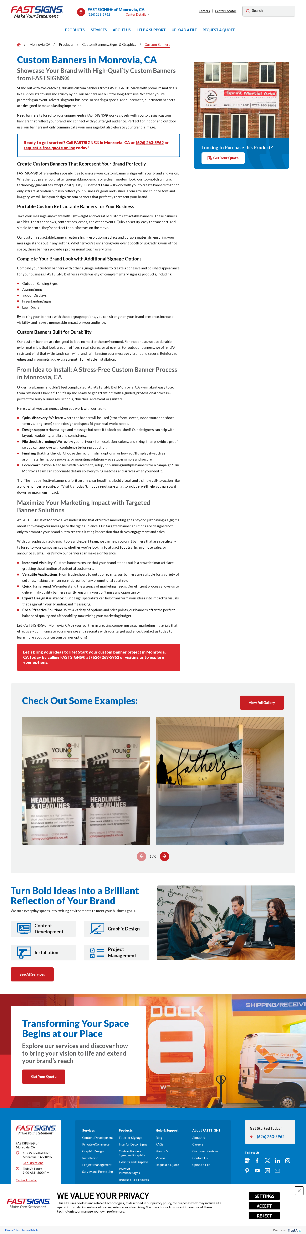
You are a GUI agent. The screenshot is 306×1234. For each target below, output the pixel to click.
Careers (204, 11)
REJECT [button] (264, 1216)
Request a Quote (167, 1165)
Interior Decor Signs (133, 1144)
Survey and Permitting (97, 1171)
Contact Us (200, 1158)
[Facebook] (257, 1160)
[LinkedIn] (277, 1160)
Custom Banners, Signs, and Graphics (132, 1153)
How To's (162, 1151)
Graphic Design (93, 1151)
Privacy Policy (12, 1230)
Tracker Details (30, 1230)
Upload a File (201, 1165)
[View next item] (164, 856)
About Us (198, 1137)
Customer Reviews (205, 1151)
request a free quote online (49, 147)
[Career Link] (267, 1170)
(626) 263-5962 (99, 14)
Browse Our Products (134, 1180)
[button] (299, 1191)
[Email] (277, 1170)
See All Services (32, 974)
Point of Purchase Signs (129, 1171)
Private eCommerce (95, 1144)
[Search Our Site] (248, 11)
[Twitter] (267, 1160)
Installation (90, 1158)
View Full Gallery (262, 702)
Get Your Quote (226, 158)
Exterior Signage (130, 1137)
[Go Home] (19, 44)
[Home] (37, 12)
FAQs (159, 1144)
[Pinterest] (247, 1170)
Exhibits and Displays (133, 1162)
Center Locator (225, 11)
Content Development (97, 1137)
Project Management (97, 1165)
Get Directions (33, 1163)
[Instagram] (287, 1160)
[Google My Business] (247, 1160)
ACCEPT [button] (264, 1206)
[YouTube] (257, 1170)
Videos (160, 1158)
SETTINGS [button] (264, 1196)
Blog (159, 1137)
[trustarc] (294, 1230)
